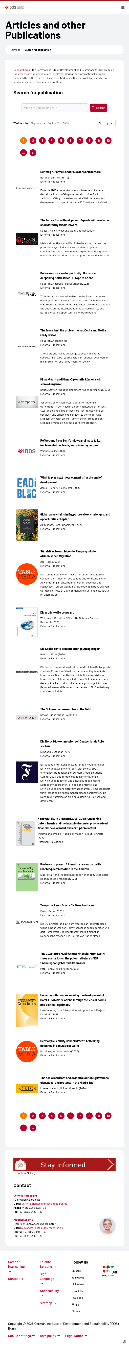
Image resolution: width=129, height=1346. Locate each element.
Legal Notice (74, 1336)
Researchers (21, 69)
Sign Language (47, 1276)
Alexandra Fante (23, 1219)
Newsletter (78, 1290)
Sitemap (46, 1303)
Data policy (48, 1336)
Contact (14, 1278)
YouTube (77, 1277)
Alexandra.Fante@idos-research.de (42, 1227)
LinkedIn (77, 1284)
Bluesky (76, 1270)
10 (108, 141)
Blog (74, 1304)
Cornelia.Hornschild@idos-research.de (44, 1203)
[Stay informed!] (64, 1164)
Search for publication (38, 49)
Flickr (75, 1311)
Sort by (104, 123)
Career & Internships (16, 1264)
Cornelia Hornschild (25, 1195)
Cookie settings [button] (19, 1336)
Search (100, 107)
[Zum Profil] (107, 1226)
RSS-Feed (77, 1297)
